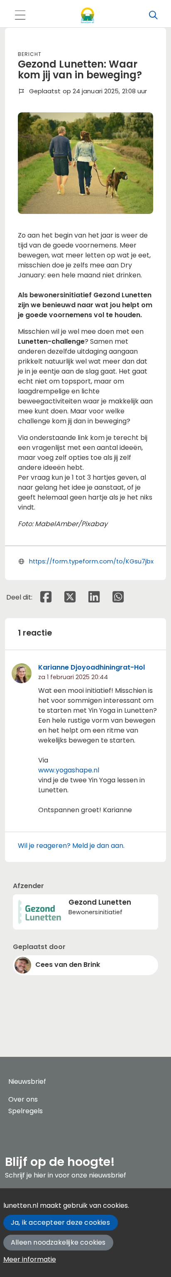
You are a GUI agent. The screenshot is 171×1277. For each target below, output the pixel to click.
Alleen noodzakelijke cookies (58, 1242)
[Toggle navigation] (20, 15)
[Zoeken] (153, 15)
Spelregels (25, 1111)
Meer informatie (29, 1259)
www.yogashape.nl (68, 770)
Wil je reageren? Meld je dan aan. (71, 845)
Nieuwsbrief (27, 1081)
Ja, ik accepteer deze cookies (60, 1222)
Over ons (23, 1099)
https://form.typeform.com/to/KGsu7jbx (91, 561)
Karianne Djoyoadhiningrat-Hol (91, 667)
